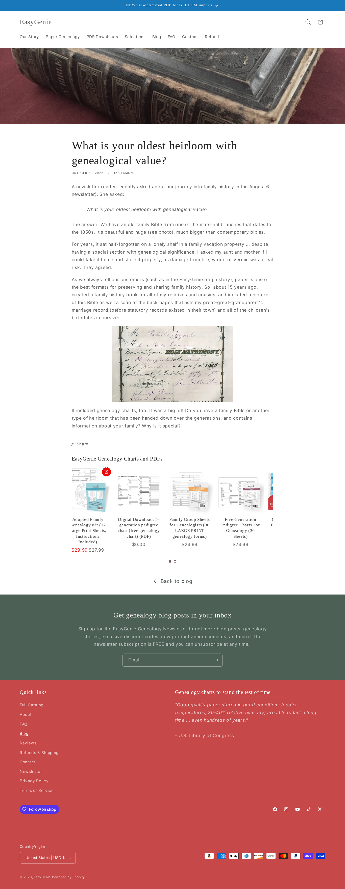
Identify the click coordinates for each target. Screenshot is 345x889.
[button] (308, 22)
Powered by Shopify (68, 877)
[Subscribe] (216, 660)
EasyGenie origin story (204, 279)
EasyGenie (42, 877)
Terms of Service (37, 790)
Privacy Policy (34, 780)
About (26, 714)
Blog (24, 733)
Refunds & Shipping (39, 752)
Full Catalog (31, 705)
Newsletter (31, 771)
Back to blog (176, 581)
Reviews (28, 743)
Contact (28, 762)
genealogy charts (116, 410)
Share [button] (82, 444)
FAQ (24, 724)
